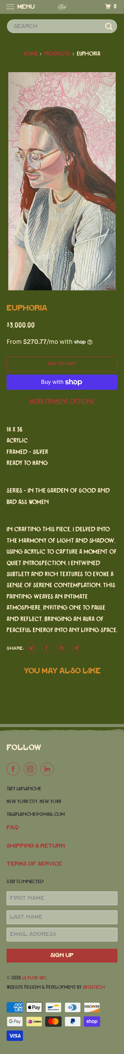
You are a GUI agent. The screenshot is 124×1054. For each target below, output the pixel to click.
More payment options (62, 401)
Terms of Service (34, 864)
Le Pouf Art (34, 978)
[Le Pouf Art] (62, 6)
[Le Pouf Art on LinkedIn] (48, 769)
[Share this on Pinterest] (61, 648)
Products (57, 53)
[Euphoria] (62, 181)
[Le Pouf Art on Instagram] (32, 769)
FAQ (13, 827)
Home (31, 53)
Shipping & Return (36, 846)
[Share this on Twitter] (30, 648)
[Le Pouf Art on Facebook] (14, 769)
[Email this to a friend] (76, 648)
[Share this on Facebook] (46, 648)
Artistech (94, 987)
